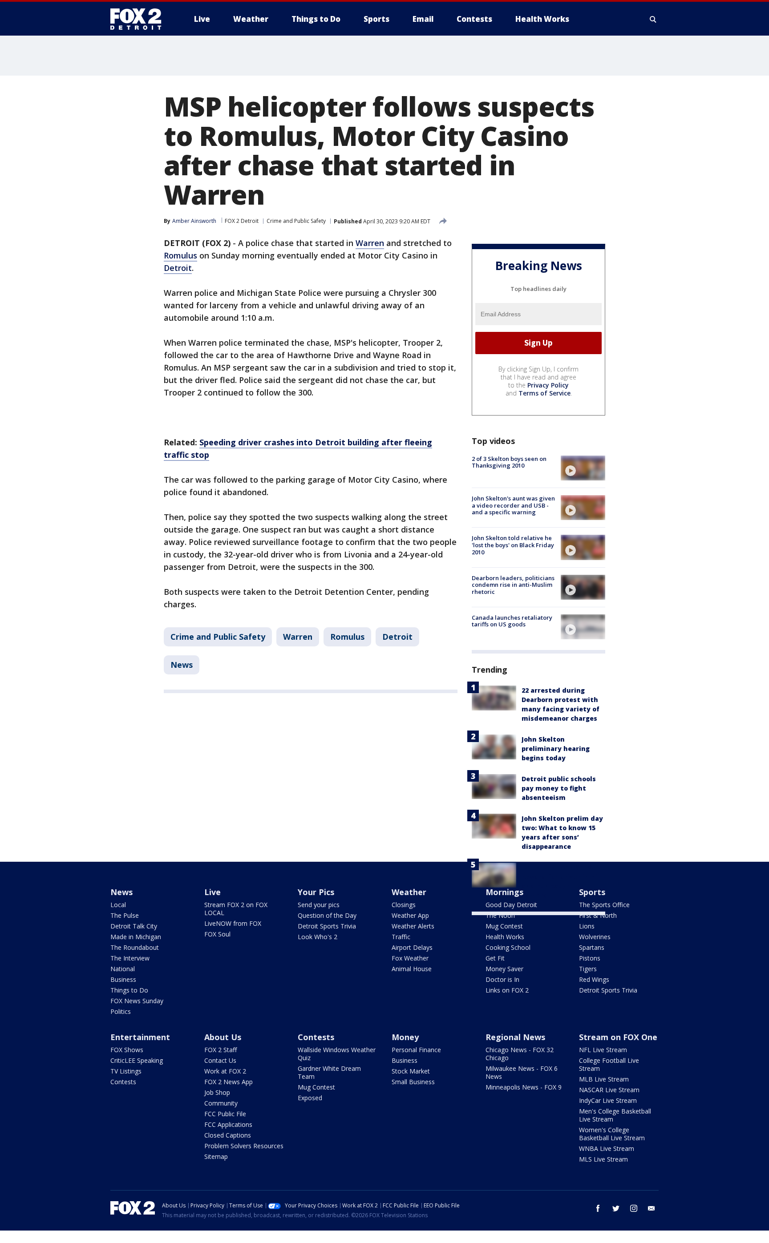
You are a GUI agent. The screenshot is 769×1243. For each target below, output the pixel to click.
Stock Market (411, 1071)
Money (405, 1037)
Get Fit (495, 958)
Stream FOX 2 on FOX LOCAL (235, 908)
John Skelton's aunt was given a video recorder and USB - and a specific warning (513, 505)
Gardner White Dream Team (329, 1072)
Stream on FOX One (618, 1037)
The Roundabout (134, 947)
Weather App (410, 915)
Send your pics (319, 904)
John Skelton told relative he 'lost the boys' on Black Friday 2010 (513, 545)
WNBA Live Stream (606, 1148)
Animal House (412, 969)
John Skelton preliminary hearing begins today (556, 748)
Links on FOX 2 (507, 990)
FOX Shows (126, 1049)
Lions (587, 926)
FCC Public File (225, 1114)
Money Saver (504, 969)
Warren (370, 243)
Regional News (515, 1037)
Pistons (589, 958)
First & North (598, 915)
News (181, 664)
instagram (634, 1208)
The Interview (130, 958)
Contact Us (220, 1060)
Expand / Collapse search (653, 19)
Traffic (401, 936)
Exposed (310, 1098)
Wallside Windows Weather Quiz (337, 1053)
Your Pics (316, 892)
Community (221, 1103)
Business (123, 979)
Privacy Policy (548, 385)
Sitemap (216, 1156)
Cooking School (508, 947)
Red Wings (594, 979)
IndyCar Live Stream (608, 1100)
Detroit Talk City (133, 926)
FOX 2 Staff (220, 1049)
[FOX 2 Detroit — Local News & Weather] (139, 19)
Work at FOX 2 (225, 1071)
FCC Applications (228, 1124)
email (651, 1208)
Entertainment (140, 1037)
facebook (598, 1208)
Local (118, 904)
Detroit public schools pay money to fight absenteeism (559, 788)
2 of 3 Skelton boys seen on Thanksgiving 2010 (509, 462)
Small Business (413, 1082)
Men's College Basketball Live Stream (615, 1115)
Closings (404, 904)
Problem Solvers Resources (243, 1146)
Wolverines (595, 936)
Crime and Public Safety (296, 221)
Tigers (588, 969)
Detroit (178, 267)
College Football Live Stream (609, 1064)
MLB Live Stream (604, 1079)
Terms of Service (544, 393)
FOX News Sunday (136, 1001)
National (122, 969)
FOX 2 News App (228, 1082)
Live (212, 892)
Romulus (180, 255)
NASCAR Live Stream (609, 1090)
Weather (409, 892)
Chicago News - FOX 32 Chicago (520, 1053)
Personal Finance (416, 1049)
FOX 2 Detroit (242, 221)
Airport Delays (412, 947)
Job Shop (217, 1092)
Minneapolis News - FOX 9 (524, 1087)
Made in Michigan (135, 936)
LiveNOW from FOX (232, 923)
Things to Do (129, 990)
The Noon (500, 915)
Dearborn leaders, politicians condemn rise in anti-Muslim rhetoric (513, 585)
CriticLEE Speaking (136, 1060)
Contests (123, 1082)
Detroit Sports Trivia (327, 926)
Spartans (591, 947)
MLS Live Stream (603, 1159)
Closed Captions (227, 1135)
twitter (616, 1208)
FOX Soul (217, 934)
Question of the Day (327, 915)
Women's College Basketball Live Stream (612, 1134)
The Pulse (124, 915)
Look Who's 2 (317, 936)
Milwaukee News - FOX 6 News (522, 1072)
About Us (222, 1037)
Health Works (505, 936)
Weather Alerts (413, 926)
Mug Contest (504, 926)
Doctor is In (502, 979)
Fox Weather (410, 958)
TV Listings (126, 1071)
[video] (583, 468)
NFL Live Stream (603, 1049)
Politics (120, 1011)
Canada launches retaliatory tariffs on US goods (512, 621)
